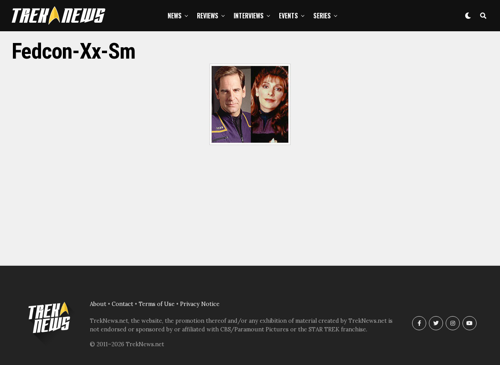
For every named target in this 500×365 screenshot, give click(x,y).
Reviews (207, 15)
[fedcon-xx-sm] (250, 143)
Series (322, 15)
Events (288, 15)
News (175, 15)
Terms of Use (157, 304)
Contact (122, 304)
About (98, 304)
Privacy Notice (200, 304)
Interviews (249, 15)
